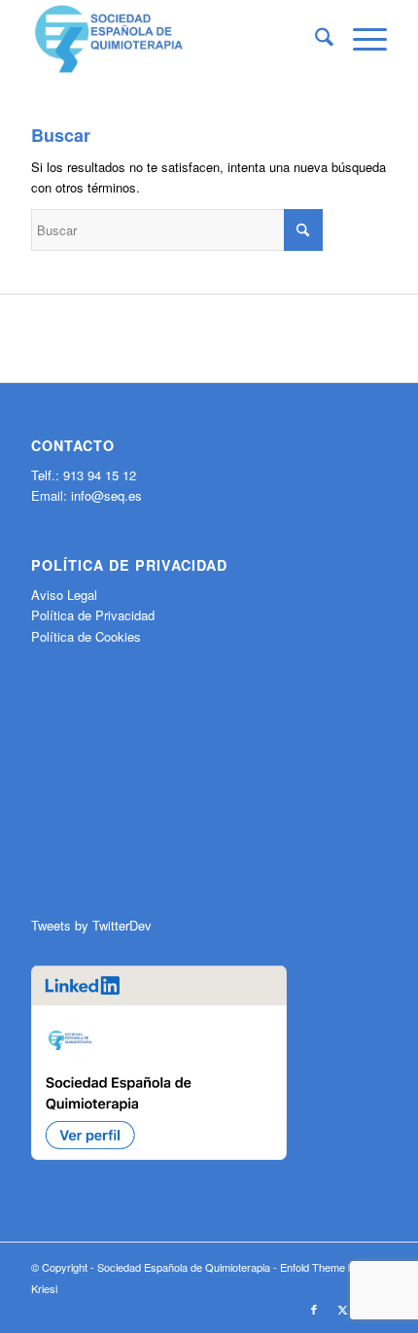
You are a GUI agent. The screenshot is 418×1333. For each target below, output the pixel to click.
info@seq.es (106, 495)
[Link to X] (343, 1308)
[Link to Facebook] (314, 1308)
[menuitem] (314, 39)
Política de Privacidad (93, 615)
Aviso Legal (64, 594)
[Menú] (360, 39)
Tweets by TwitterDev (91, 925)
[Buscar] (314, 39)
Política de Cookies (86, 636)
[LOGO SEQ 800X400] (173, 39)
